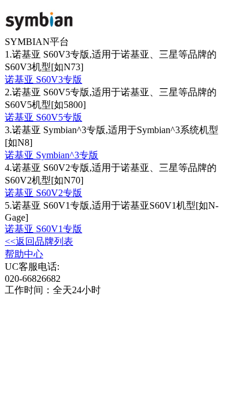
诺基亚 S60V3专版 (43, 79)
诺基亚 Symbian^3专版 (51, 155)
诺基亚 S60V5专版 (43, 117)
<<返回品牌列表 (39, 241)
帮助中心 (24, 254)
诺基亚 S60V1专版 (43, 229)
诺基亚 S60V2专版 (43, 193)
